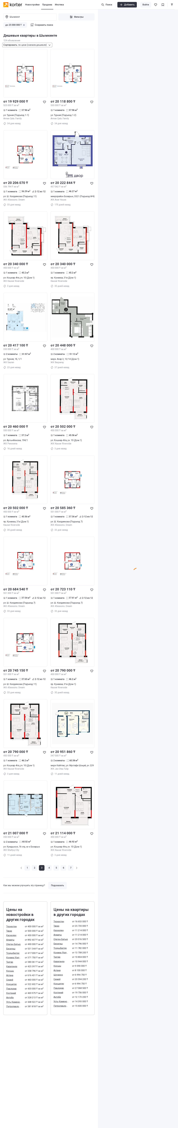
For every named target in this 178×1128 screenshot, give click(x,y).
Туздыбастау (12, 953)
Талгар (9, 962)
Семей (9, 979)
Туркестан (11, 926)
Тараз (9, 931)
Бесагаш (10, 948)
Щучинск (58, 975)
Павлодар (11, 988)
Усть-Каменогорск (14, 1002)
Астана (9, 975)
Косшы (10, 971)
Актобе (10, 997)
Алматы (10, 940)
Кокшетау (11, 984)
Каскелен (11, 935)
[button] (21, 868)
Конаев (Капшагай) (14, 957)
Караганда (11, 966)
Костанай (11, 993)
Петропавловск (14, 1006)
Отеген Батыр (13, 944)
